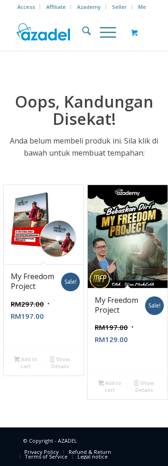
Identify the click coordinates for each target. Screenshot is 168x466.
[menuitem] (26, 7)
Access (26, 6)
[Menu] (103, 32)
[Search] (82, 32)
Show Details (60, 363)
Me (142, 6)
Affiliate (56, 6)
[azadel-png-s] (70, 32)
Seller (119, 6)
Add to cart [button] (28, 363)
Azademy (89, 6)
